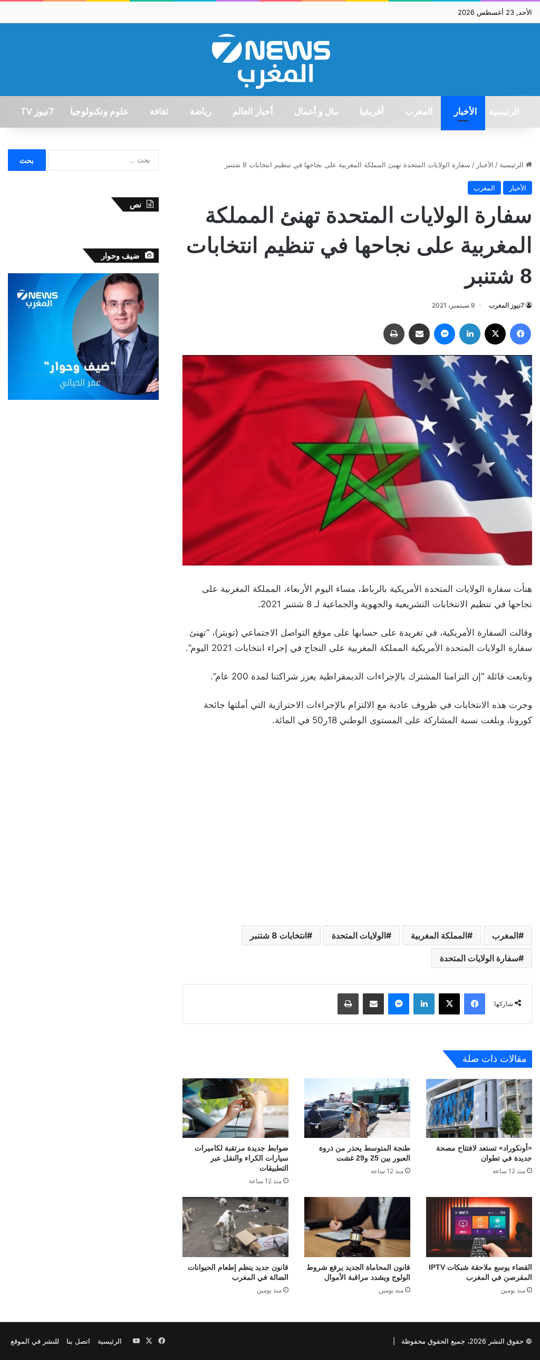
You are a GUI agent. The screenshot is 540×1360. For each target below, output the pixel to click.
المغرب (419, 112)
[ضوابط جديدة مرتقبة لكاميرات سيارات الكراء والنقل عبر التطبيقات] (235, 1108)
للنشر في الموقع (35, 1341)
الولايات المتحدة (359, 935)
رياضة (200, 112)
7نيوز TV (37, 112)
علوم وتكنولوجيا (99, 112)
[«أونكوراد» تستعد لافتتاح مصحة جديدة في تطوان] (479, 1108)
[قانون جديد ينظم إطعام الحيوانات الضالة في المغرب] (235, 1227)
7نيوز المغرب (506, 305)
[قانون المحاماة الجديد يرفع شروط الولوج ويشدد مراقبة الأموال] (357, 1227)
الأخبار (465, 112)
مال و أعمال (316, 112)
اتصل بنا (78, 1341)
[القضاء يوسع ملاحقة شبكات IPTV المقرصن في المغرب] (479, 1227)
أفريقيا (372, 112)
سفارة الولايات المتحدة (479, 958)
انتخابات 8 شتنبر (278, 935)
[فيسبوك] (520, 333)
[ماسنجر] (444, 333)
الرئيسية (504, 112)
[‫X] (495, 333)
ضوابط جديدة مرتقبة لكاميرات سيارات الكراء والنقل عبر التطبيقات (241, 1158)
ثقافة (159, 112)
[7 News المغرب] (270, 60)
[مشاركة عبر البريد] (419, 333)
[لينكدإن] (469, 333)
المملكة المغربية (439, 935)
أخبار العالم (253, 112)
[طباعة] (393, 333)
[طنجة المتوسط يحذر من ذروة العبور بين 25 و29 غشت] (357, 1108)
